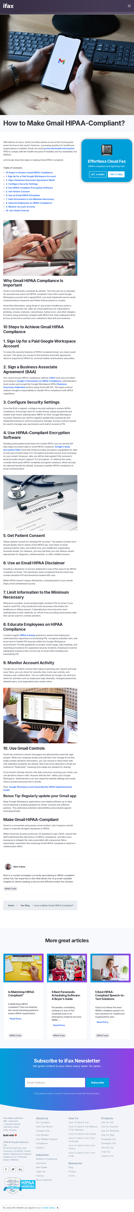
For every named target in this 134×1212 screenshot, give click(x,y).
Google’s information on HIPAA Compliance (39, 381)
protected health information (59, 148)
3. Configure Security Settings (22, 184)
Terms (72, 1175)
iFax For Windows (110, 1130)
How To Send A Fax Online (82, 1134)
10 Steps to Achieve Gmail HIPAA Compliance (29, 172)
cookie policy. (48, 1207)
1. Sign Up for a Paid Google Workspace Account (31, 176)
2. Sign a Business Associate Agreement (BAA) (30, 180)
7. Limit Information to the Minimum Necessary (30, 199)
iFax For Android (109, 1126)
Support (40, 1147)
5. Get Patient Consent (18, 191)
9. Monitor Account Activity (20, 206)
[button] (98, 174)
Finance (40, 1175)
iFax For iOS (107, 1122)
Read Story (15, 1018)
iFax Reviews (42, 1135)
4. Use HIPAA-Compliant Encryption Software (29, 187)
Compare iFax (43, 1130)
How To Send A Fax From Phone (82, 1147)
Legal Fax (41, 1171)
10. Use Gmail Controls (17, 210)
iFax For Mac (107, 1135)
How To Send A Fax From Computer (82, 1140)
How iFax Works (44, 1126)
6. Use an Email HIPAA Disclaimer (23, 195)
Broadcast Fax (108, 1139)
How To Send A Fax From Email (82, 1154)
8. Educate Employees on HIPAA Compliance (29, 203)
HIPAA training (27, 635)
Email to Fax (107, 1156)
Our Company (43, 1122)
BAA (52, 377)
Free (105, 1151)
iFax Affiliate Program (46, 1139)
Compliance (42, 1143)
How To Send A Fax (79, 1122)
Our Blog (25, 905)
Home (11, 905)
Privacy (72, 1171)
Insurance (41, 1163)
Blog (71, 1167)
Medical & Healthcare (46, 1159)
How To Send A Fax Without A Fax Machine (83, 1128)
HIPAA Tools (10, 889)
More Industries (44, 1180)
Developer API (108, 1143)
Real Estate (41, 1167)
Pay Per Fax (107, 1147)
